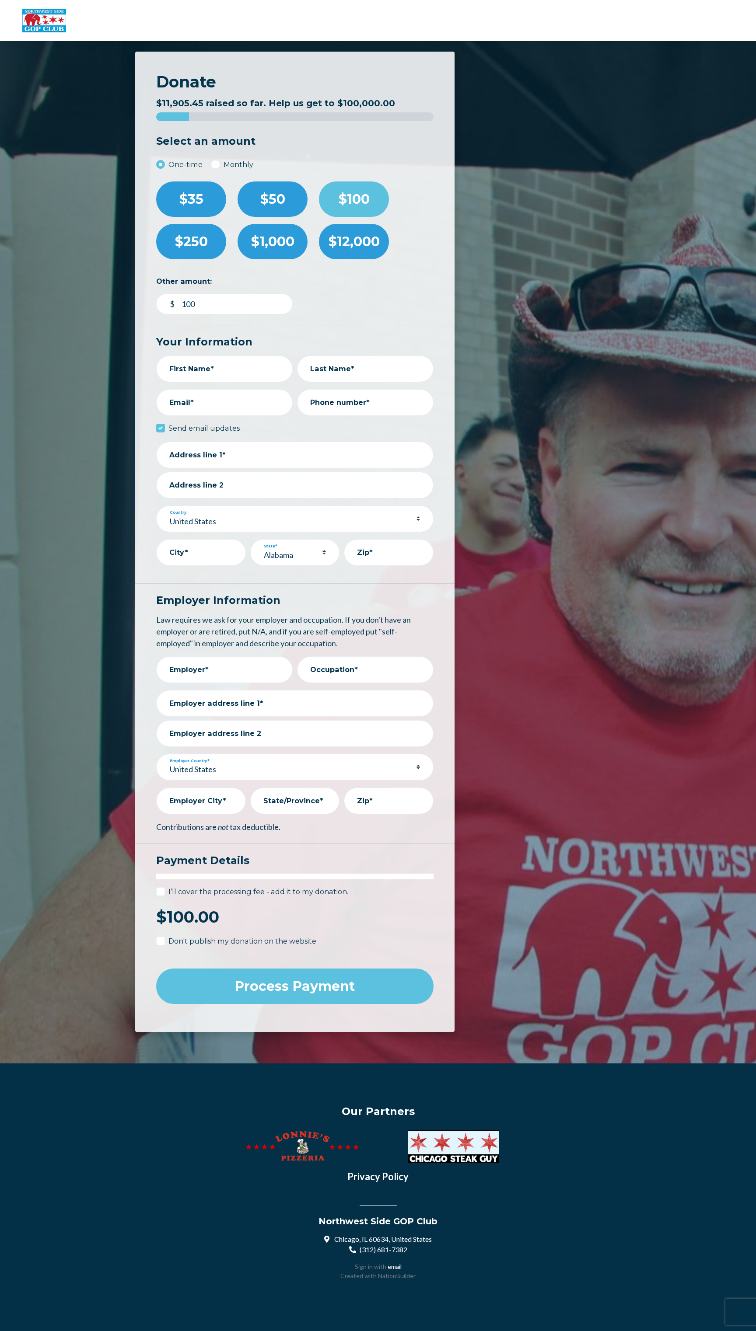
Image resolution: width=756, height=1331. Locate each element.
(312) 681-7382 (383, 1249)
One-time (185, 164)
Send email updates (204, 428)
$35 (191, 199)
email (395, 1266)
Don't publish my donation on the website (242, 941)
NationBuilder (397, 1275)
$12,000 (354, 241)
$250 (191, 241)
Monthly (238, 164)
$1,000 (272, 241)
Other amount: (184, 281)
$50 (272, 199)
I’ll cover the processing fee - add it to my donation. (258, 891)
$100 (354, 199)
